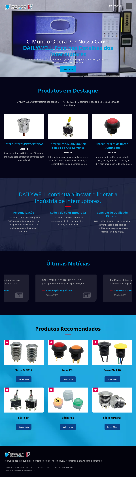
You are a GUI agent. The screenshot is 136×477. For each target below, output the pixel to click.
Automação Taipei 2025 (27, 290)
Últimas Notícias (68, 263)
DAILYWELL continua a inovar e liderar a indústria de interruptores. (68, 197)
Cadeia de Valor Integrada (68, 212)
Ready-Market (29, 470)
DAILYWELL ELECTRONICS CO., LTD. (37, 467)
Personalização (23, 212)
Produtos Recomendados (68, 328)
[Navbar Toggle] (129, 6)
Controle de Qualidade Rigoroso (112, 214)
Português (115, 6)
